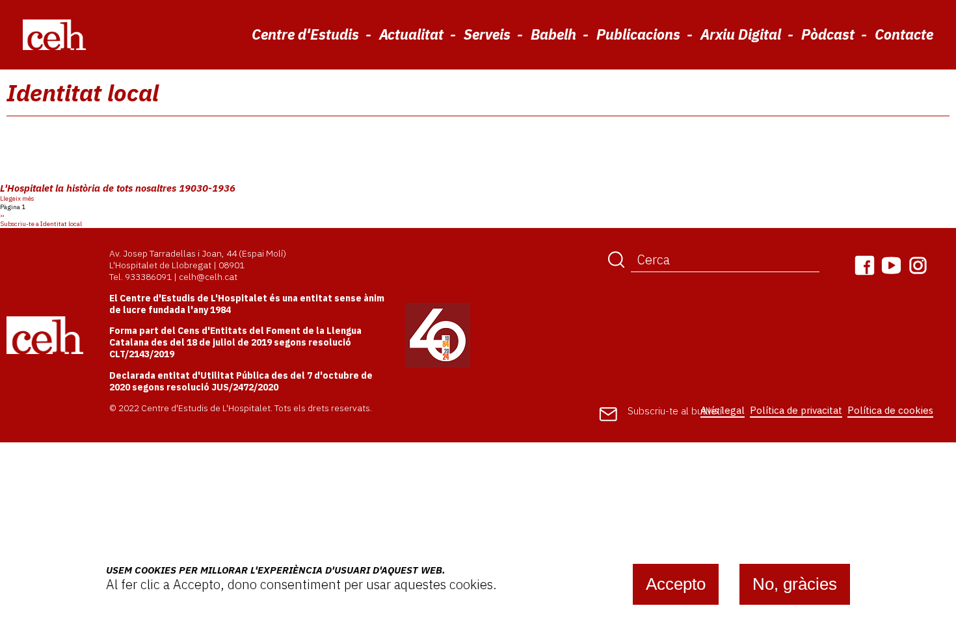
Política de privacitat (796, 410)
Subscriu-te (675, 411)
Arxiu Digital (740, 34)
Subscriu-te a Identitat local (41, 224)
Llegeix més (17, 198)
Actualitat (411, 34)
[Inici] (54, 34)
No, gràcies (794, 584)
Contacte (904, 34)
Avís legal (722, 410)
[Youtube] (891, 265)
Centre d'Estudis (305, 34)
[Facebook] (864, 265)
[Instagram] (918, 265)
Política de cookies (890, 410)
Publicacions (638, 34)
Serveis (487, 34)
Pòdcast (828, 34)
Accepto (676, 584)
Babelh (553, 34)
